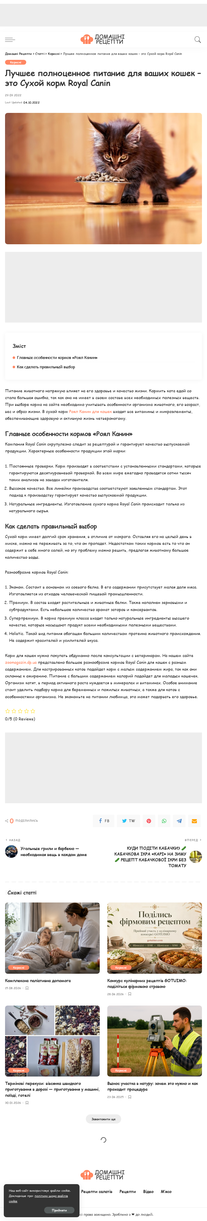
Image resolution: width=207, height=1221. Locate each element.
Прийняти (59, 1210)
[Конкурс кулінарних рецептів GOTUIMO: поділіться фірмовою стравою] (154, 937)
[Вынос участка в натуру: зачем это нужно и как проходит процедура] (154, 1041)
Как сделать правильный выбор (46, 366)
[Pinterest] (149, 821)
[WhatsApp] (164, 821)
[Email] (194, 821)
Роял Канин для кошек (90, 411)
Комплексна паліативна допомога (38, 980)
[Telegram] (179, 821)
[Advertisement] (103, 287)
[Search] (196, 39)
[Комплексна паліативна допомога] (52, 937)
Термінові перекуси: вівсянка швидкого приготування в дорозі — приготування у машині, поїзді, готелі (52, 1089)
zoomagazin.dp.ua (21, 662)
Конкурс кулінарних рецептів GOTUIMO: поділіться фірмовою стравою (147, 983)
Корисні (15, 62)
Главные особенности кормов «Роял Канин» (57, 357)
